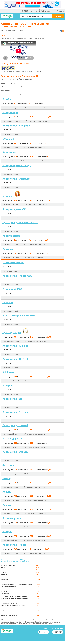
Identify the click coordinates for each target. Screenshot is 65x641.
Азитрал (7, 531)
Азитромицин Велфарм (16, 125)
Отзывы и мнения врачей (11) (37, 121)
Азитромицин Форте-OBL (17, 275)
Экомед (6, 478)
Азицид (6, 491)
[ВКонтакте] (61, 31)
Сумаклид (8, 302)
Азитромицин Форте (14, 544)
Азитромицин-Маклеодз (16, 165)
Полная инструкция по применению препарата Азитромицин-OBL (21, 71)
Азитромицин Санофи (15, 452)
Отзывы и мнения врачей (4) (36, 258)
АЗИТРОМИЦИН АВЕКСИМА (19, 315)
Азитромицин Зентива (15, 412)
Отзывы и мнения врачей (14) (37, 204)
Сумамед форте (11, 332)
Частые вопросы (57, 628)
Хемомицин (9, 152)
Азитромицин (10, 112)
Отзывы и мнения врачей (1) (35, 108)
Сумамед (7, 196)
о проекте (45, 628)
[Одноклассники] (63, 31)
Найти (58, 16)
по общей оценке (18, 94)
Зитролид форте (12, 438)
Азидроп (7, 385)
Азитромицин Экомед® (16, 178)
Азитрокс (7, 249)
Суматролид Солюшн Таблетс (20, 222)
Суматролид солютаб (15, 425)
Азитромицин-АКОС (14, 209)
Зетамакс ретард (12, 518)
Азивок (6, 505)
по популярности (6, 94)
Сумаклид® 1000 (12, 289)
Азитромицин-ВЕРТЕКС (16, 359)
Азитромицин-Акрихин (15, 345)
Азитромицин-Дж (12, 398)
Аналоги (20, 30)
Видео (3, 30)
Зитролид (8, 465)
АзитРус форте (11, 235)
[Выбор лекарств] (7, 16)
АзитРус (7, 99)
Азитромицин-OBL (13, 262)
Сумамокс (8, 139)
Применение (11, 30)
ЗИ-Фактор (8, 372)
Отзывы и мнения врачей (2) (36, 341)
